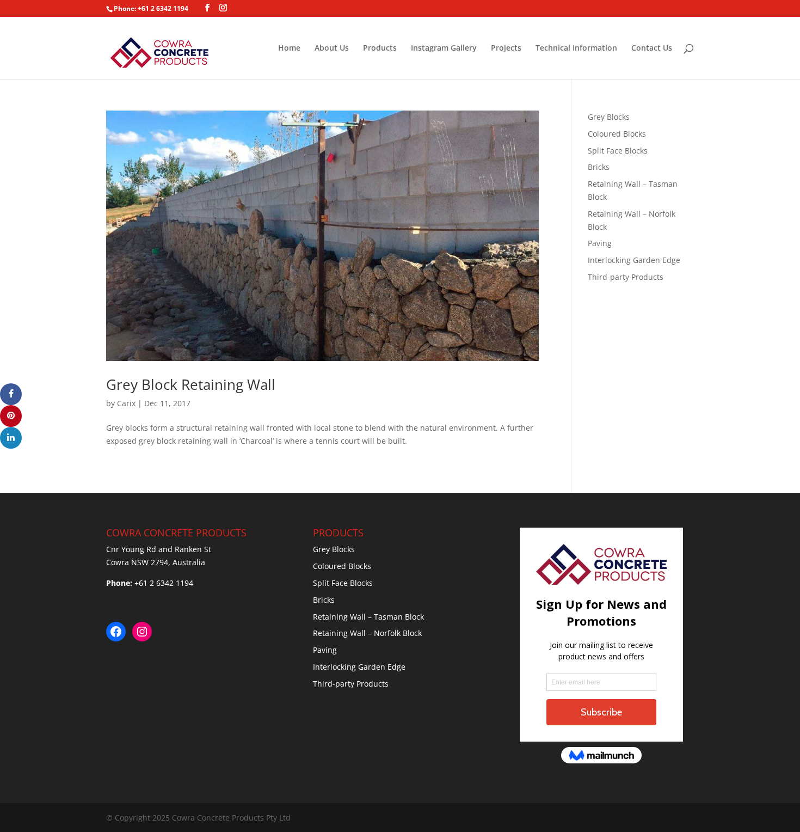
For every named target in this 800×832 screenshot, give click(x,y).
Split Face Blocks (618, 150)
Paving (600, 243)
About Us (332, 48)
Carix (126, 403)
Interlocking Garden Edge (634, 260)
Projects (506, 48)
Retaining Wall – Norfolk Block (367, 633)
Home (289, 48)
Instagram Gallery (444, 48)
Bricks (599, 167)
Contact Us (651, 48)
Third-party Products (625, 277)
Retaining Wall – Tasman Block (368, 616)
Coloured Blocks (617, 134)
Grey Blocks (609, 117)
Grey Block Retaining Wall (190, 384)
